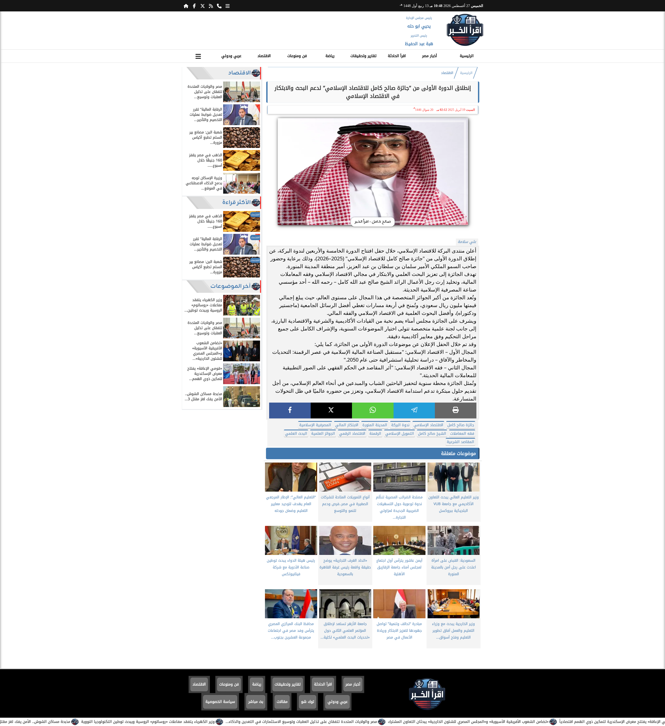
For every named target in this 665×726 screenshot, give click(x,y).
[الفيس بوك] (194, 6)
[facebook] (290, 410)
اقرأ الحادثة (397, 55)
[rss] (211, 6)
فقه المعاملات (462, 433)
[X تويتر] (202, 6)
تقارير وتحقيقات (363, 55)
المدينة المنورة (374, 425)
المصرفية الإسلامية (315, 425)
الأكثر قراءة (236, 202)
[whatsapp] (373, 410)
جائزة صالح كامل (460, 425)
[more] (227, 6)
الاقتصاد (264, 55)
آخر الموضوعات (230, 286)
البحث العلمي (296, 433)
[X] (331, 410)
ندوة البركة (400, 425)
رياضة (330, 55)
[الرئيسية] (186, 6)
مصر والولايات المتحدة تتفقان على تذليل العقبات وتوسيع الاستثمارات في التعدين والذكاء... (335, 721)
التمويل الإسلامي (399, 433)
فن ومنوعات (297, 55)
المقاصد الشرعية (460, 441)
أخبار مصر (429, 55)
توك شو (307, 701)
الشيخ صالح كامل (432, 433)
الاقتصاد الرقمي (352, 433)
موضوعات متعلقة (458, 453)
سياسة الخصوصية (220, 701)
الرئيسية (467, 55)
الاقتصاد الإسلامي (428, 425)
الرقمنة (375, 433)
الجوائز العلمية (323, 433)
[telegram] (414, 410)
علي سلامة (467, 241)
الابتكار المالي (346, 425)
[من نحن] (219, 6)
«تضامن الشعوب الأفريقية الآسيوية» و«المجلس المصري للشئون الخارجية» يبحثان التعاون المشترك (502, 721)
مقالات (282, 701)
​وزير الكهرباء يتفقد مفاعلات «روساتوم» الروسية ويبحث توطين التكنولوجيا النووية (182, 721)
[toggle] (198, 55)
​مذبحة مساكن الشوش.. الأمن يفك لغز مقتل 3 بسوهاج (59, 721)
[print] (455, 410)
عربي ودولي (231, 55)
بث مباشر (255, 701)
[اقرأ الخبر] (465, 30)
